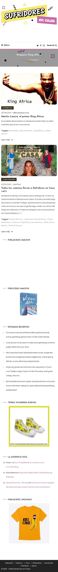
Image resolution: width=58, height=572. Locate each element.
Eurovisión (49, 563)
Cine (27, 563)
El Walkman (7, 108)
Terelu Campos (15, 225)
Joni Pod (17, 184)
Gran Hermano (25, 130)
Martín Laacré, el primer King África (22, 116)
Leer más (5, 139)
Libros (34, 566)
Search (50, 45)
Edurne (16, 222)
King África (38, 130)
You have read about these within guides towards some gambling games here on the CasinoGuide (28, 334)
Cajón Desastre (9, 179)
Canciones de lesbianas (35, 219)
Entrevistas (37, 563)
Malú (46, 222)
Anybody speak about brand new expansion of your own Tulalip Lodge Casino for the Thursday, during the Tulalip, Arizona (29, 371)
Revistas (25, 566)
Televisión (9, 563)
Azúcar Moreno (16, 219)
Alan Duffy (13, 130)
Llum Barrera (36, 222)
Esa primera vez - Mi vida (17, 482)
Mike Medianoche (21, 113)
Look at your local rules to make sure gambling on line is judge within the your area (30, 344)
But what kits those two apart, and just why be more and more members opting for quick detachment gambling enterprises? (30, 385)
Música (19, 563)
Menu (7, 45)
